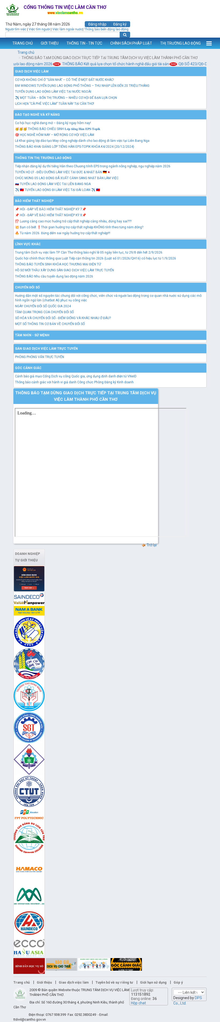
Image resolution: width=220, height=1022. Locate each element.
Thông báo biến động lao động (106, 29)
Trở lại (151, 545)
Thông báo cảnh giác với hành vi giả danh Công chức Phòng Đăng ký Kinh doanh (74, 382)
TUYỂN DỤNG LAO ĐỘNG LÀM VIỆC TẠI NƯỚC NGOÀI (53, 91)
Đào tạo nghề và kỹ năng (37, 115)
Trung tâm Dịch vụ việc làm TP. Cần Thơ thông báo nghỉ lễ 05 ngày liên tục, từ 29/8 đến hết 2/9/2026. (89, 252)
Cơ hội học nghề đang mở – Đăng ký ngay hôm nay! (53, 123)
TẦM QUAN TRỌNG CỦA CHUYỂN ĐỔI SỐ (44, 312)
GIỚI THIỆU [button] (49, 43)
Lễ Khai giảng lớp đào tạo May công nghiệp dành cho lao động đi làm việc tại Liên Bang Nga (82, 141)
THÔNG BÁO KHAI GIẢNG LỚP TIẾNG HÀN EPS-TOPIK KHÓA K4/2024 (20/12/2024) (74, 147)
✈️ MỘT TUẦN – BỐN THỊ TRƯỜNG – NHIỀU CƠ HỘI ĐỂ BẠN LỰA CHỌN (66, 98)
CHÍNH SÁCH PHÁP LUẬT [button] (131, 43)
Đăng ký (120, 24)
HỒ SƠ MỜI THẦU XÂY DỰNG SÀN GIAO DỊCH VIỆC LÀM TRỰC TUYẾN (64, 270)
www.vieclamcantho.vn (4, 43)
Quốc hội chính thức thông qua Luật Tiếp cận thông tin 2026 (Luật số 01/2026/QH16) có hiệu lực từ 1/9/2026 (95, 258)
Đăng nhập (97, 24)
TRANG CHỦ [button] (22, 43)
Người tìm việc (15, 29)
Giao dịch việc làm (32, 71)
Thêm (209, 43)
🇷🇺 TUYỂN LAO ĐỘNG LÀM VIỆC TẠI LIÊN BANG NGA (53, 184)
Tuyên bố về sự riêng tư (114, 982)
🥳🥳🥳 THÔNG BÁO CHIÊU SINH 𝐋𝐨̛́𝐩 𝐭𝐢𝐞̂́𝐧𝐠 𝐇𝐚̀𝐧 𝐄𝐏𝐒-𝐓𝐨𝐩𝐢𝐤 (57, 129)
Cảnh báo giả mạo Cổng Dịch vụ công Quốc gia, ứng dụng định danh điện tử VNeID (76, 376)
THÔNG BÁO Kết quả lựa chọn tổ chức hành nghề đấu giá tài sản (108, 64)
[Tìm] (125, 35)
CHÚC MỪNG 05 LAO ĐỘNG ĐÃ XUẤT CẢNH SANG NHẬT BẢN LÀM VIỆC (67, 178)
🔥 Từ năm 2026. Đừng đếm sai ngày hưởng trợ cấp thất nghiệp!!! (62, 233)
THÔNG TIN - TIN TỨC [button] (84, 43)
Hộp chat (138, 1003)
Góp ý (178, 982)
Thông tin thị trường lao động (43, 158)
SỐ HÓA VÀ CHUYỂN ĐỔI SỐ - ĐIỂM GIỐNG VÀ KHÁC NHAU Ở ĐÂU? (63, 318)
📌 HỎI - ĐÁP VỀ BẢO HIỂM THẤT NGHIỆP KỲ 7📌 (50, 209)
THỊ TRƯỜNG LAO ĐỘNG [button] (180, 43)
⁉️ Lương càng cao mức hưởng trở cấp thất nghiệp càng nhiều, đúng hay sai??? (73, 221)
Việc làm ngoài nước (67, 29)
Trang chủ (25, 52)
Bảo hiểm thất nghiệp (34, 201)
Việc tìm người (39, 29)
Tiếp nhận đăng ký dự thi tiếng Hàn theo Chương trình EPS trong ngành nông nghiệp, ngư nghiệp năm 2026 (92, 166)
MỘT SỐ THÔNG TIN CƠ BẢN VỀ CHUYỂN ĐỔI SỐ (50, 324)
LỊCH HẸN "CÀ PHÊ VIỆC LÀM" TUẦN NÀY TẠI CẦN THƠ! (54, 104)
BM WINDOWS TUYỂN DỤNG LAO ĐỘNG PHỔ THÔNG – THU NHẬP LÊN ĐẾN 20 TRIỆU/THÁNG (82, 86)
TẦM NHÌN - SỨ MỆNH (32, 335)
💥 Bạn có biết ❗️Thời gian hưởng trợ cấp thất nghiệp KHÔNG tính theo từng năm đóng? (79, 227)
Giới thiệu (44, 982)
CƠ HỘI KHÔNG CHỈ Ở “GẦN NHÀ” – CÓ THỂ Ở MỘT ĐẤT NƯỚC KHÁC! (64, 80)
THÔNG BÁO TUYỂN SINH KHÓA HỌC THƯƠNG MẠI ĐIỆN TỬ (58, 264)
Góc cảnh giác (28, 368)
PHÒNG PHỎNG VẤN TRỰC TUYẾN (39, 357)
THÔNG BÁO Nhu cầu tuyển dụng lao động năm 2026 (54, 276)
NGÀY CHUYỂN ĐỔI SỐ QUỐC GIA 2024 (43, 306)
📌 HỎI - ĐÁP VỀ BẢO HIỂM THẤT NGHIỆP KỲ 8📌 (50, 215)
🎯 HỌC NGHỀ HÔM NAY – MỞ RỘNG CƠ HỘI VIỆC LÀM (54, 135)
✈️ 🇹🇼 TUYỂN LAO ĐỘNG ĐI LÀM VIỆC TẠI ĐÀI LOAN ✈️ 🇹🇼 (57, 190)
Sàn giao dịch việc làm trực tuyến (46, 349)
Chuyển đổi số (27, 287)
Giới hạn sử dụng (153, 982)
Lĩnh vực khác (28, 244)
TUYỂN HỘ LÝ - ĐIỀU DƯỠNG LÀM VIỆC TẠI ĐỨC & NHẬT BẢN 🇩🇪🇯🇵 (63, 172)
